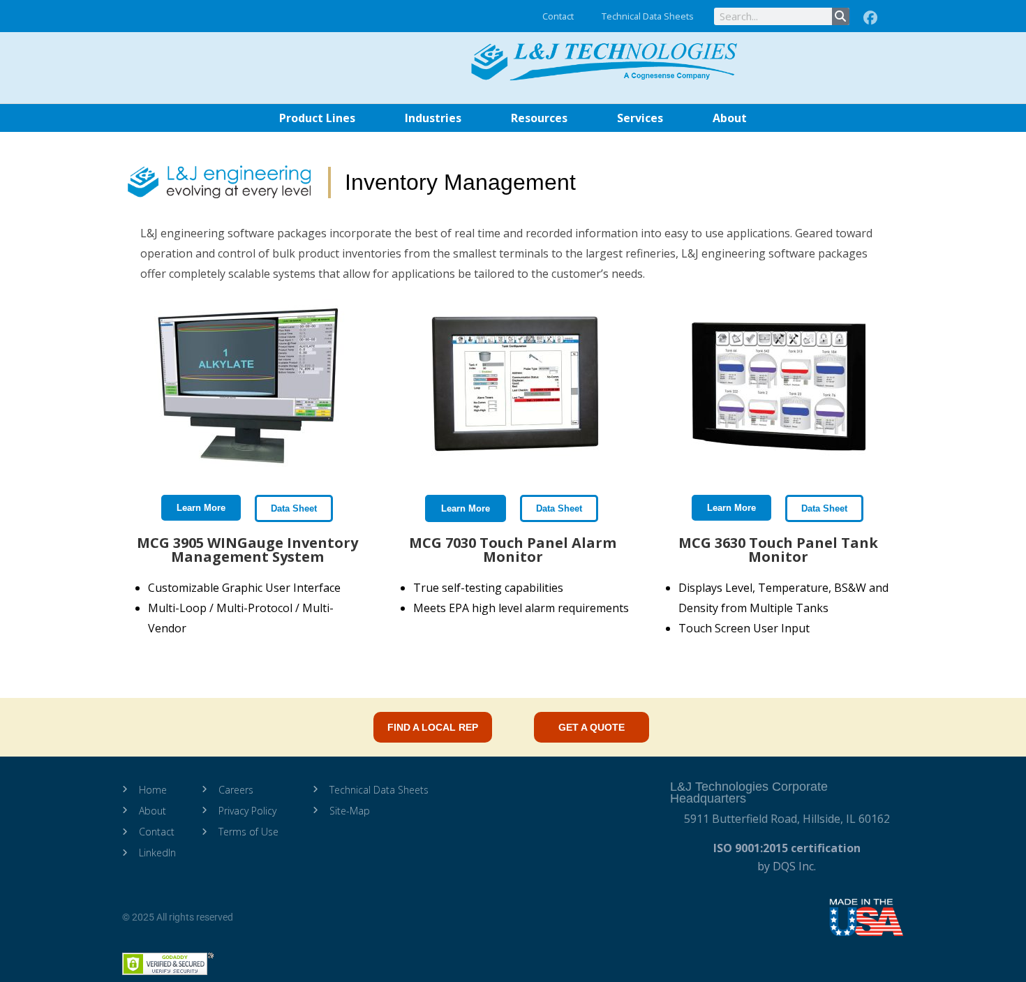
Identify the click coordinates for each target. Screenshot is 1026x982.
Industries (433, 118)
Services (640, 118)
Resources (539, 118)
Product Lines (317, 118)
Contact (558, 16)
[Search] (840, 16)
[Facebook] (870, 18)
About (730, 118)
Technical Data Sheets (648, 16)
